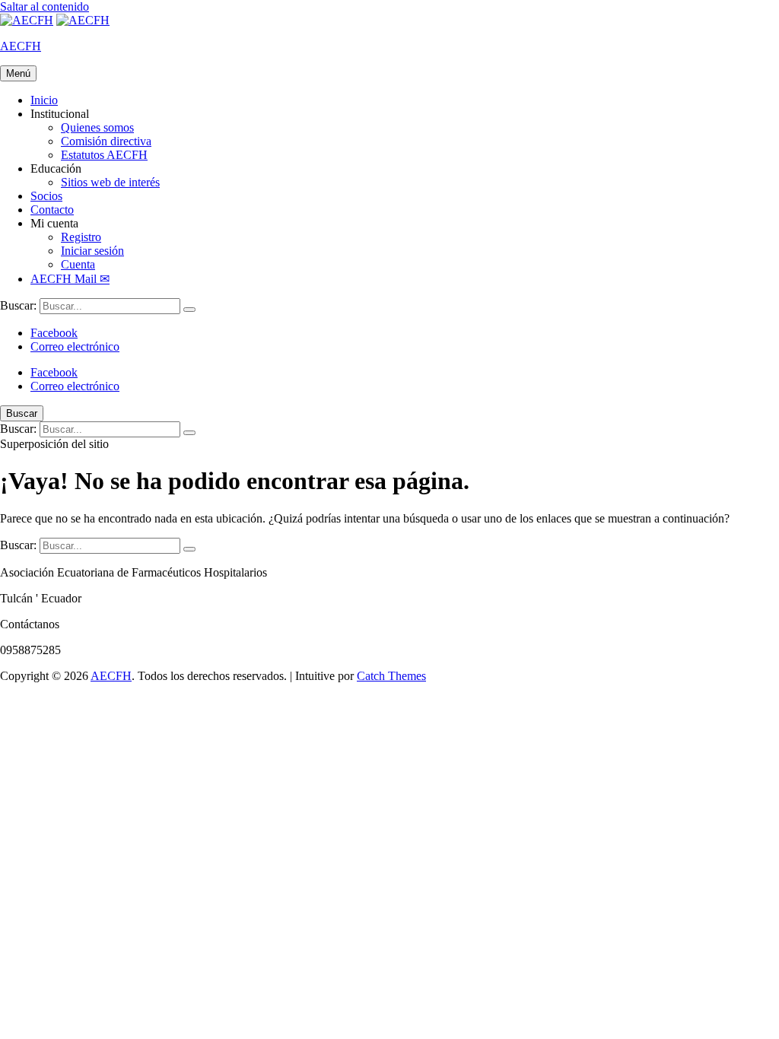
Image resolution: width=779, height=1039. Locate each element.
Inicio (44, 100)
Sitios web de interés (110, 182)
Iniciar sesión (92, 250)
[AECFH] (83, 20)
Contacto (52, 209)
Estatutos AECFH (104, 154)
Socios (46, 195)
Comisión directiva (106, 141)
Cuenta (78, 264)
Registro (81, 236)
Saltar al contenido (44, 6)
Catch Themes (391, 675)
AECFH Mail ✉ (70, 278)
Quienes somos (97, 127)
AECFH (20, 46)
